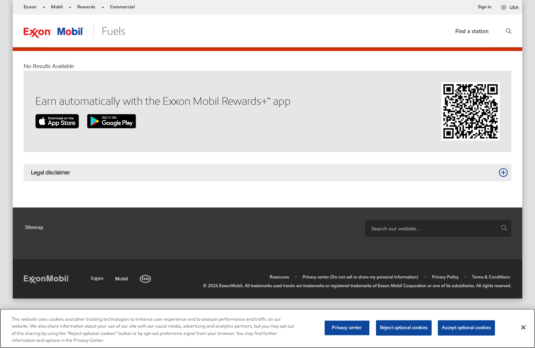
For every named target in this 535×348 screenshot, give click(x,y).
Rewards (86, 7)
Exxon (30, 7)
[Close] (523, 327)
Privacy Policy (445, 277)
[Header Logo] (74, 30)
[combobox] (438, 228)
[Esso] (146, 277)
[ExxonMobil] (46, 278)
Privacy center (347, 327)
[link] (471, 30)
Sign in (484, 7)
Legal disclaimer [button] (50, 172)
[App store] (57, 120)
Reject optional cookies (404, 327)
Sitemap (34, 227)
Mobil (57, 7)
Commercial (122, 7)
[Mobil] (122, 277)
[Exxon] (98, 277)
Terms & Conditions (491, 277)
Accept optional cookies (466, 327)
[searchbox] (431, 228)
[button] (508, 31)
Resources (279, 277)
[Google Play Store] (111, 120)
